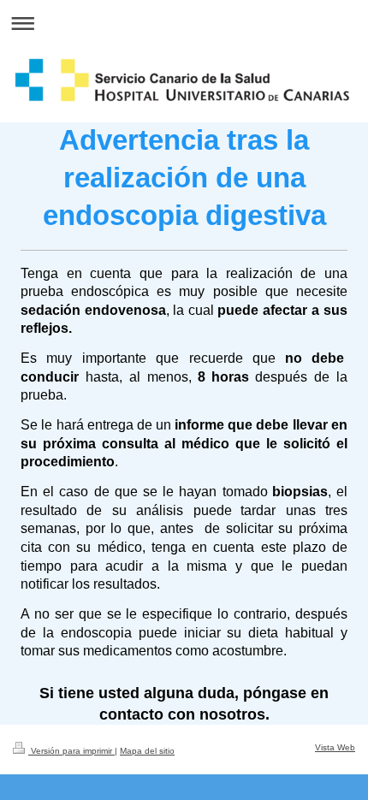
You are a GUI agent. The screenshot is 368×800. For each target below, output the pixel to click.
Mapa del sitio (147, 751)
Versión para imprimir (71, 751)
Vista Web (335, 747)
